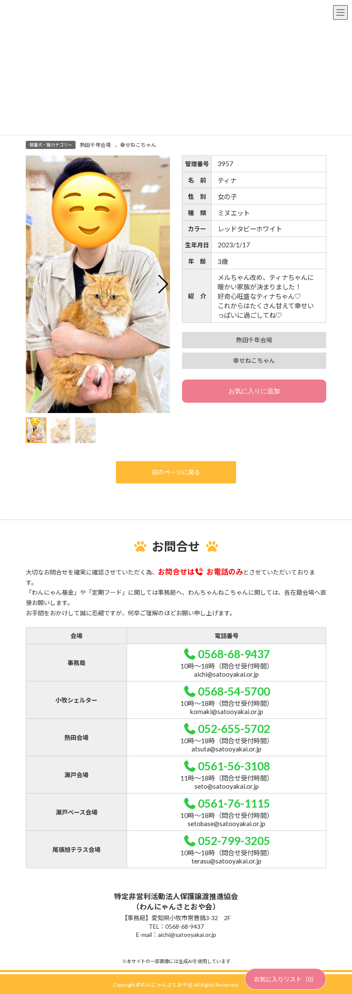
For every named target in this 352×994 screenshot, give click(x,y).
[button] (162, 284)
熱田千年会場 (95, 145)
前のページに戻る (176, 472)
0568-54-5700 (234, 691)
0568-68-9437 (234, 654)
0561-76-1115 (234, 803)
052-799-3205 (234, 841)
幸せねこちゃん (138, 145)
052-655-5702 (234, 729)
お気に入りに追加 (254, 391)
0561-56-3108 (234, 766)
